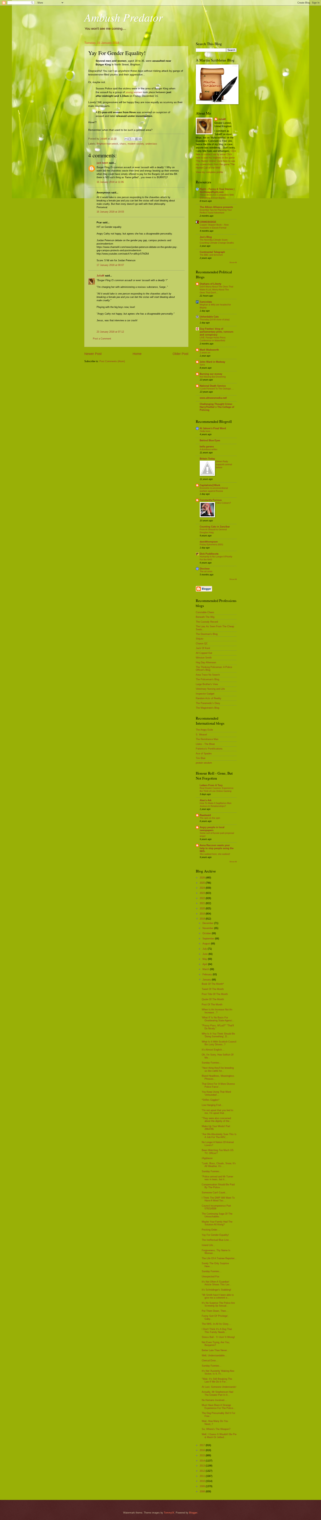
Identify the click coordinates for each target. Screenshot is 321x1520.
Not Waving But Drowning (213, 376)
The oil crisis (206, 571)
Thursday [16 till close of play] (214, 319)
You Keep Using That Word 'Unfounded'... (216, 1093)
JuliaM (100, 275)
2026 (203, 877)
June (205, 954)
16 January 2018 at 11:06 (110, 182)
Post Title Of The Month (215, 994)
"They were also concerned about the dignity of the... (216, 1119)
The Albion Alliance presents (216, 207)
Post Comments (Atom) (112, 361)
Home (137, 354)
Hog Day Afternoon (206, 662)
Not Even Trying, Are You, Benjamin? (216, 1343)
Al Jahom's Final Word (213, 428)
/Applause (207, 1158)
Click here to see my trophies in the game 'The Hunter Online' (215, 157)
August (206, 943)
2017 (203, 1445)
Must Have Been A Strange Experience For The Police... (218, 1406)
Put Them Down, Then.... (215, 1310)
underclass (151, 143)
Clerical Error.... (210, 1360)
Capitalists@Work (210, 485)
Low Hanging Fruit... (212, 1105)
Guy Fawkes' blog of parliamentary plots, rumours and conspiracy (216, 331)
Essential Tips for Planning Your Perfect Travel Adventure (216, 211)
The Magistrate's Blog (207, 707)
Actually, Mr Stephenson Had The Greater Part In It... (217, 1393)
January (207, 979)
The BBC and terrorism (211, 255)
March (206, 969)
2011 (203, 1476)
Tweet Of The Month (213, 989)
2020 (203, 908)
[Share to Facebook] (137, 139)
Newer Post (93, 354)
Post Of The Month (212, 1004)
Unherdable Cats (209, 316)
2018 (203, 918)
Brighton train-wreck (107, 143)
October (207, 933)
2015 (203, 1455)
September (208, 938)
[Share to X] (133, 139)
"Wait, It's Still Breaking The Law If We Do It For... (217, 1380)
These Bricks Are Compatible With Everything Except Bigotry (217, 196)
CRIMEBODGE (208, 222)
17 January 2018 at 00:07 (110, 265)
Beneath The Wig (205, 617)
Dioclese (205, 568)
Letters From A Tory (211, 785)
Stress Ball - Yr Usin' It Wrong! (218, 1337)
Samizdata (206, 301)
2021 (203, 903)
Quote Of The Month (213, 999)
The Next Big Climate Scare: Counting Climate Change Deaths (217, 241)
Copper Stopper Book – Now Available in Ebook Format (214, 226)
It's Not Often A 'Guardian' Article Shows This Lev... (216, 1283)
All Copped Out (204, 653)
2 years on (205, 352)
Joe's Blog (206, 237)
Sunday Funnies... (211, 1062)
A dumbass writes (208, 449)
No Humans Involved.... (214, 1400)
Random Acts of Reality (208, 698)
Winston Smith (204, 657)
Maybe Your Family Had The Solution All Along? (217, 1223)
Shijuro (199, 638)
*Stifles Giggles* (210, 1099)
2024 (203, 887)
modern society (136, 143)
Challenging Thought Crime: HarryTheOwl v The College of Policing (217, 407)
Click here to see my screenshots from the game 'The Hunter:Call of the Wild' (215, 164)
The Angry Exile (204, 729)
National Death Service (213, 385)
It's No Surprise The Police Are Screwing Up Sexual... (218, 1304)
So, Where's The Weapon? (216, 1429)
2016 (203, 1450)
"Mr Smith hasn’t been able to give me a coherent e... (218, 1296)
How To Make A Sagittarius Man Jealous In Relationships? (215, 804)
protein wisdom (204, 762)
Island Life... (208, 1245)
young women (134, 92)
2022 (203, 898)
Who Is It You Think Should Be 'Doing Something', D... (218, 1035)
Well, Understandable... (214, 1355)
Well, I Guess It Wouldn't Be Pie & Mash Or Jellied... (219, 1435)
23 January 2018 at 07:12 (110, 331)
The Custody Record (207, 621)
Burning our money (211, 374)
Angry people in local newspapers (212, 829)
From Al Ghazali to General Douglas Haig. (213, 531)
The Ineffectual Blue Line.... (217, 1240)
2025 (203, 882)
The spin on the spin (210, 818)
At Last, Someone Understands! (219, 1386)
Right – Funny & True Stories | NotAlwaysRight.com (217, 190)
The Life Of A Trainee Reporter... (219, 1258)
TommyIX (169, 1512)
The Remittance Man (207, 739)
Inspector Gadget (205, 693)
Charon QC (202, 643)
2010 (203, 1481)
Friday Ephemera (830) (211, 544)
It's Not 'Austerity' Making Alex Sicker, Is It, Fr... (218, 1372)
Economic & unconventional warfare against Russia (214, 489)
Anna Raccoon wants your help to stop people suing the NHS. (217, 848)
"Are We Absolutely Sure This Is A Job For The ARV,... (219, 1135)
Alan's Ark (205, 800)
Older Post (180, 354)
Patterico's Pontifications (209, 748)
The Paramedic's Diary (208, 703)
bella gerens (207, 446)
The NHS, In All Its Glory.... (216, 1323)
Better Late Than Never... (215, 1350)
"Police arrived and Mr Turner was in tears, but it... (217, 1178)
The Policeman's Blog (207, 679)
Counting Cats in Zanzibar (215, 526)
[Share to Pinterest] (140, 139)
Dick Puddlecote (209, 553)
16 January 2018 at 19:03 (110, 211)
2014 (203, 1460)
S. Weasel (201, 734)
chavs (123, 143)
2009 (203, 1486)
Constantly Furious (211, 500)
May (205, 959)
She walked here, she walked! (215, 854)
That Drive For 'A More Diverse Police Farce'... (218, 1085)
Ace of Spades (204, 753)
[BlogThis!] (130, 139)
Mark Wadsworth (209, 349)
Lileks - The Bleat (205, 744)
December (208, 923)
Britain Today (207, 458)
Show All (233, 262)
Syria (202, 364)
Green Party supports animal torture (224, 464)
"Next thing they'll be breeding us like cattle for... (218, 1069)
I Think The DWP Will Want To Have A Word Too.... (218, 1199)
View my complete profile (209, 172)
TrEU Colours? (223, 503)
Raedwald (205, 815)
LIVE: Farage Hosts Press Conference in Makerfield (213, 339)
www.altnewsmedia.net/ (213, 397)
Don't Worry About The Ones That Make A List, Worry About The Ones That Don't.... (216, 289)
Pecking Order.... (211, 1229)
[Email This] (126, 139)
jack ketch (102, 162)
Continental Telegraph (212, 252)
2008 (203, 1491)
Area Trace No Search (208, 674)
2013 (203, 1465)
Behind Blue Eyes (210, 440)
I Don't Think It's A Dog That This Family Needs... (217, 1330)
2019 (203, 913)
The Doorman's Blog (207, 634)
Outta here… (206, 431)
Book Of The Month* (213, 983)
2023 (203, 893)
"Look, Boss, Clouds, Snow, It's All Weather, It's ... (219, 1165)
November (208, 928)
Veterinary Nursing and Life (210, 688)
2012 (203, 1470)
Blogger (193, 1512)
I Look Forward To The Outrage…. (217, 388)
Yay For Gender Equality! (215, 1235)
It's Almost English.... (213, 1049)
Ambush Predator (123, 17)
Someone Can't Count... (214, 1192)
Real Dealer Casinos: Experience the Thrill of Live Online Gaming (217, 789)
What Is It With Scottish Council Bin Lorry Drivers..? (219, 1043)
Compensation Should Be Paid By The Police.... (218, 1186)
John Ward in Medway (212, 361)
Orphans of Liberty (210, 283)
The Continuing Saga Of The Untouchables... (217, 1215)
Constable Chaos (205, 612)
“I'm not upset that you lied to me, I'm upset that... (217, 1111)
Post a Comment (102, 338)
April (205, 964)
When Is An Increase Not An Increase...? (217, 1011)
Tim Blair (200, 758)
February (207, 974)
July (205, 948)
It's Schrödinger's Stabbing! (216, 1289)
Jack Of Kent (203, 648)
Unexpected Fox (210, 1276)
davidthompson (209, 541)
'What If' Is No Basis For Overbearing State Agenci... (218, 1019)
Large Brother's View (207, 684)
